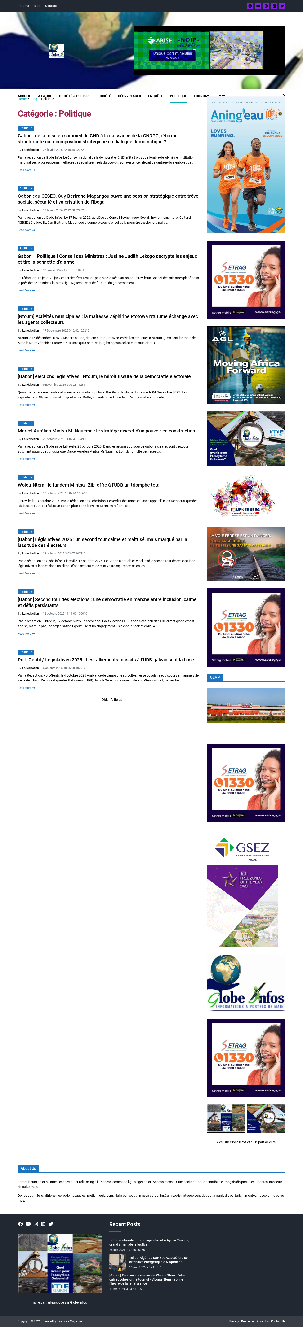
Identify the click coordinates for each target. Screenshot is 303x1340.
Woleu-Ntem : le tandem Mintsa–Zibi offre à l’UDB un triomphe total (89, 485)
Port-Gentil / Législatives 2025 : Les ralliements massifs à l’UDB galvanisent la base (106, 660)
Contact (51, 6)
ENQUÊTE (155, 96)
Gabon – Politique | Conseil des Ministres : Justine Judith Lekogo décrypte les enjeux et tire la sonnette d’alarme (107, 259)
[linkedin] (274, 6)
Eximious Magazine (69, 1321)
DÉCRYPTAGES (129, 96)
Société (104, 96)
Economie (202, 96)
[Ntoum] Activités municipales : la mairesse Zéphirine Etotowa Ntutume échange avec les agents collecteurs (108, 319)
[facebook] (250, 6)
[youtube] (258, 6)
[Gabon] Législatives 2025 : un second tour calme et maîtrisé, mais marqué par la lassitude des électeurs (102, 542)
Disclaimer (247, 1321)
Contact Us (278, 1321)
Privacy (234, 1321)
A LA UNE (45, 96)
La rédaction (30, 150)
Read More (24, 170)
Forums (23, 6)
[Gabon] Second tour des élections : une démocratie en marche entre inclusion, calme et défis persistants (107, 602)
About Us (263, 1321)
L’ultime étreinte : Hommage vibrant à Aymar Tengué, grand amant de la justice (149, 1242)
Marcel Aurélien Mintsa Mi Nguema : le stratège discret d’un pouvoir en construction (106, 431)
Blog (37, 6)
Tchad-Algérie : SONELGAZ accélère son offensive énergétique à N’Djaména (159, 1260)
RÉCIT (222, 96)
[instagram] (266, 6)
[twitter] (282, 6)
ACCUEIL (24, 96)
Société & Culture (74, 96)
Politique (178, 96)
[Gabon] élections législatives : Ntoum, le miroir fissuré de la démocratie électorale (104, 376)
